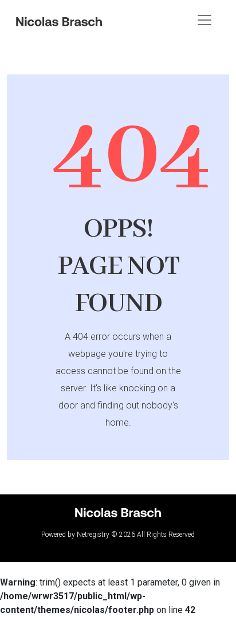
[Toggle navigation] (204, 20)
